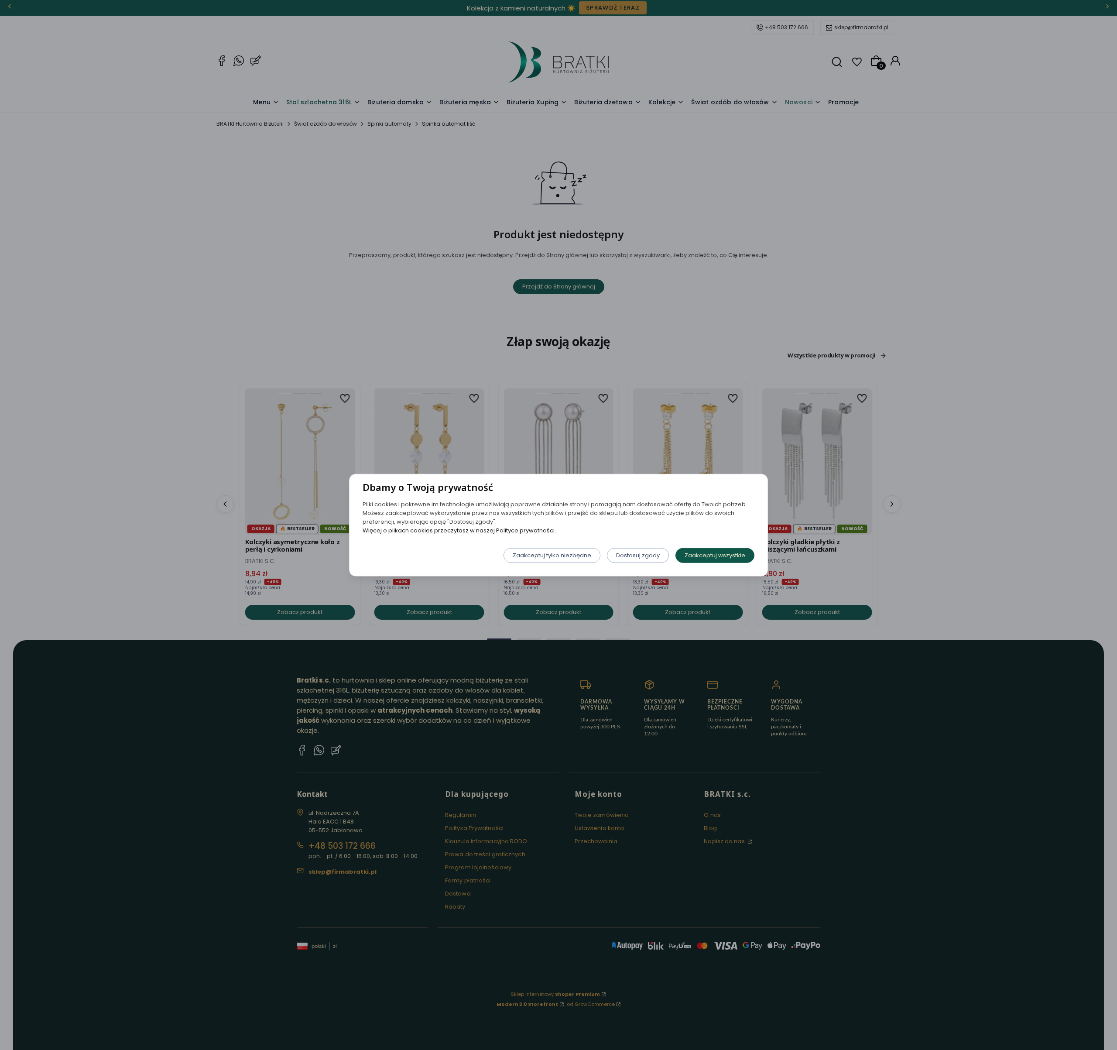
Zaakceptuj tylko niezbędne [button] (552, 555)
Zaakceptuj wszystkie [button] (715, 555)
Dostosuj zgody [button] (638, 555)
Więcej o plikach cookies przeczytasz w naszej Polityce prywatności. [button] (459, 530)
